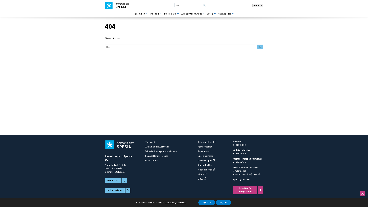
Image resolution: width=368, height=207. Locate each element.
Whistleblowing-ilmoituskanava (161, 151)
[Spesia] (215, 13)
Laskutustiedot (115, 190)
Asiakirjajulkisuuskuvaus (157, 146)
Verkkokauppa (206, 160)
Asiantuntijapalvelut (191, 13)
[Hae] (260, 47)
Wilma (202, 174)
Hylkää (223, 202)
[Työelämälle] (178, 13)
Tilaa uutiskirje (207, 142)
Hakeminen (139, 13)
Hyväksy (207, 202)
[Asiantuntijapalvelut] (203, 13)
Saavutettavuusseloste (156, 155)
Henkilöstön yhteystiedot (245, 190)
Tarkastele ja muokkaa (175, 202)
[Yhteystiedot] (232, 13)
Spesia (210, 13)
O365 (202, 178)
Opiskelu (154, 13)
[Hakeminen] (146, 13)
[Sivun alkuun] (362, 193)
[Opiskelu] (160, 13)
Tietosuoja (150, 142)
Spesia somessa (205, 155)
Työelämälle (170, 13)
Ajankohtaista (205, 146)
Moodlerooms (206, 169)
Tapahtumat (204, 151)
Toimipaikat (113, 180)
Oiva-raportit (152, 160)
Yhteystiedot (224, 13)
